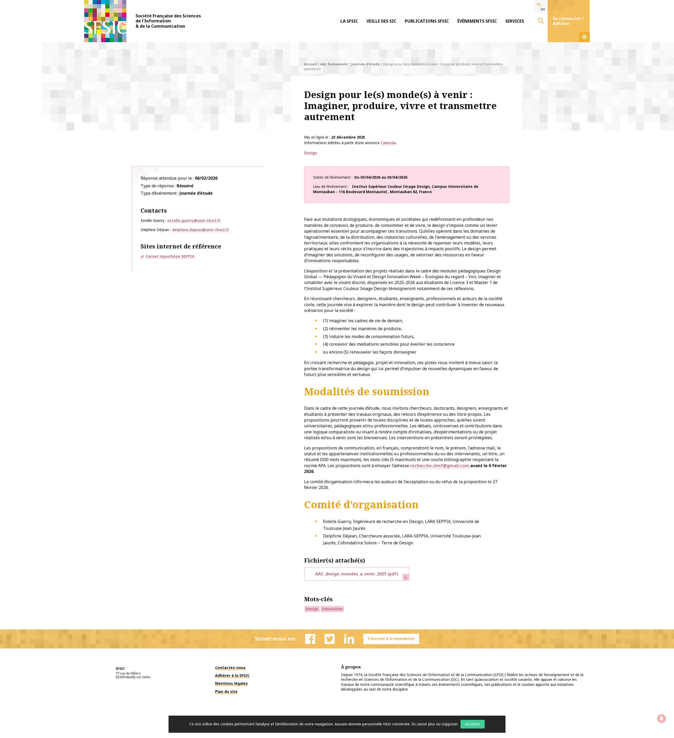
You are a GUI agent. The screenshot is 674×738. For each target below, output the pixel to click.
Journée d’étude (365, 64)
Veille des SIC (381, 21)
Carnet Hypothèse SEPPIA (170, 256)
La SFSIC (349, 21)
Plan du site (226, 691)
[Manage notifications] (661, 718)
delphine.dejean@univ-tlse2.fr (200, 229)
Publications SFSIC (427, 21)
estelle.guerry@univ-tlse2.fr (194, 220)
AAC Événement (334, 64)
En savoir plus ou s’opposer (434, 723)
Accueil (310, 64)
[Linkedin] (349, 639)
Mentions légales (231, 683)
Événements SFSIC (477, 21)
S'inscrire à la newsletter (391, 638)
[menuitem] (349, 21)
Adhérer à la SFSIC (232, 675)
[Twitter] (329, 639)
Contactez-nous (230, 667)
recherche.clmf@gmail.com (440, 465)
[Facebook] (310, 639)
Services (514, 21)
